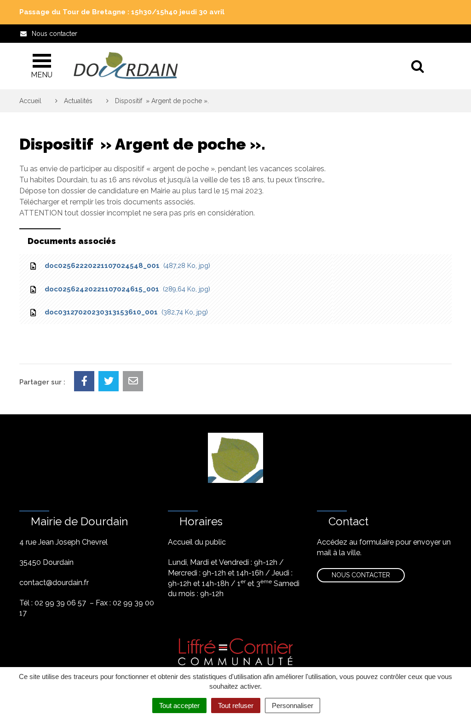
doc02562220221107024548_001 (125, 265)
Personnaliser (292, 705)
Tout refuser (235, 705)
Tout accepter (179, 705)
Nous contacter (361, 575)
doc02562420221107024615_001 (125, 289)
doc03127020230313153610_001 (124, 312)
